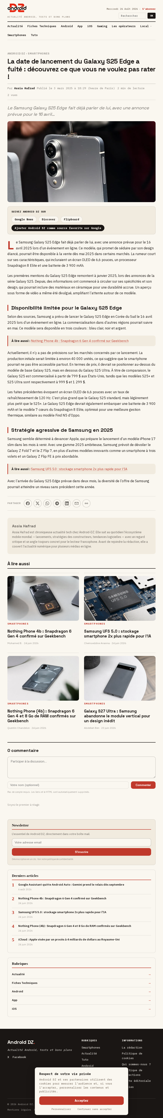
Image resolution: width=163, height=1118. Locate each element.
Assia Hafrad (24, 88)
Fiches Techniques (41, 26)
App (80, 26)
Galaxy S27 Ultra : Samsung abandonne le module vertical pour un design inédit (117, 716)
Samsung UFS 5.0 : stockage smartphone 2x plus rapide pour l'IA (79, 469)
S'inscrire (81, 852)
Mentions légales (19, 1109)
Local (144, 26)
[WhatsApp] (47, 503)
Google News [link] (24, 219)
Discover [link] (48, 219)
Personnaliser (61, 1109)
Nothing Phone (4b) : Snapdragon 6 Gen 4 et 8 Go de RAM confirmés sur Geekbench (41, 716)
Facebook (19, 1057)
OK (151, 15)
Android (67, 26)
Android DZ (16, 53)
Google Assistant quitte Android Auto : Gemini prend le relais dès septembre (71, 884)
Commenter (143, 785)
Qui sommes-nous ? (136, 1064)
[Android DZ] (17, 7)
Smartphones (16, 35)
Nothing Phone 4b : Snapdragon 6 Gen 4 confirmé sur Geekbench (80, 341)
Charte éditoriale (136, 1081)
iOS (89, 26)
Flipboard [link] (71, 219)
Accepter (81, 1101)
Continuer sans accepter (94, 1109)
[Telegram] (57, 503)
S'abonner (149, 8)
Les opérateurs (124, 26)
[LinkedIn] (67, 503)
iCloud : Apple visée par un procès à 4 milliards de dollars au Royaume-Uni (69, 939)
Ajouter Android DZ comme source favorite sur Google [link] (58, 228)
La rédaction (132, 1047)
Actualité (15, 26)
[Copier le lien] (86, 503)
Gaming (102, 26)
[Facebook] (28, 503)
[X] (38, 503)
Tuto (34, 35)
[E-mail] (77, 503)
